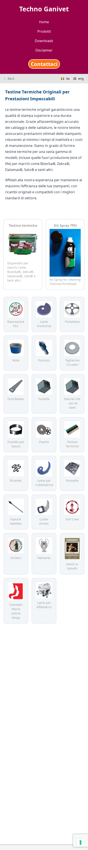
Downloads (44, 40)
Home (44, 22)
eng (81, 78)
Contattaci (44, 63)
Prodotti (44, 31)
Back (11, 78)
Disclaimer (44, 50)
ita (68, 78)
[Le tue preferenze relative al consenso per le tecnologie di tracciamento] (80, 842)
